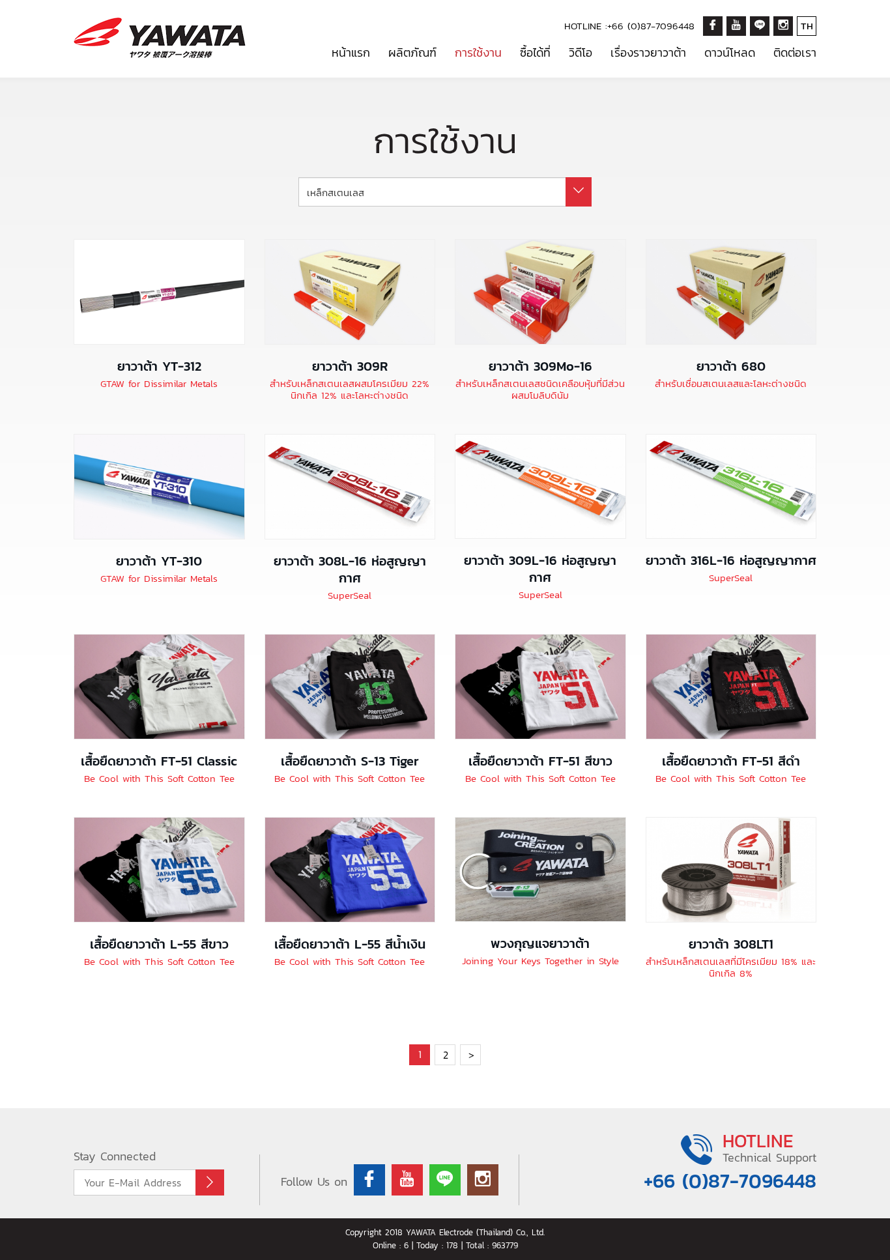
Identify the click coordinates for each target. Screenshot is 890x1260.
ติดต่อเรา (794, 52)
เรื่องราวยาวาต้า (648, 52)
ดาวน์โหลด (729, 52)
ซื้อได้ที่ (535, 52)
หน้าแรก (351, 52)
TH (807, 25)
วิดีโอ (580, 52)
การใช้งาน (478, 52)
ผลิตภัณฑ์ (412, 52)
